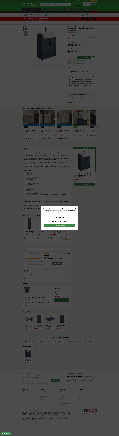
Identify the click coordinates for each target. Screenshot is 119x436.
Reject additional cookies (59, 221)
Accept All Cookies (59, 225)
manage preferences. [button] (58, 210)
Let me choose (59, 217)
